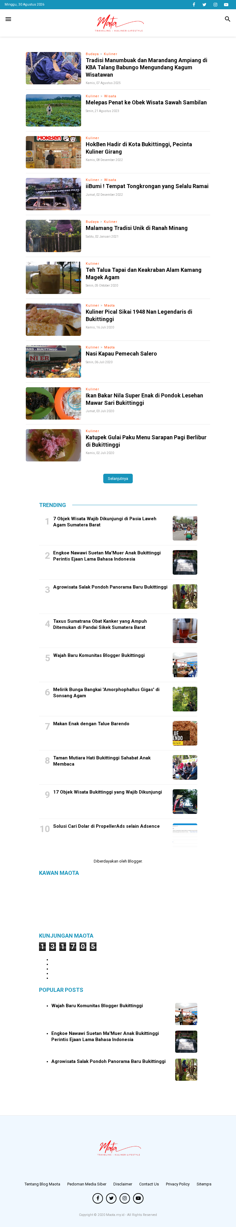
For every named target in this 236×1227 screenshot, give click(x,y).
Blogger (135, 861)
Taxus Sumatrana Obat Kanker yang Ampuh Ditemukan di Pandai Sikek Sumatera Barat (100, 624)
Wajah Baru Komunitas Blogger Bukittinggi (99, 655)
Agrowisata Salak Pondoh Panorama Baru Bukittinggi (110, 587)
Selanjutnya (118, 478)
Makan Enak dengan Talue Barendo (91, 723)
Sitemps (204, 1184)
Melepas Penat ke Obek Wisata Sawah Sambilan (146, 102)
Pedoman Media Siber (86, 1184)
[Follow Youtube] (226, 4)
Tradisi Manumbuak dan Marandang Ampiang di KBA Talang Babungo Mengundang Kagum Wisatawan (146, 67)
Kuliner (110, 54)
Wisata (110, 96)
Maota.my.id (115, 1215)
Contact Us (149, 1184)
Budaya (92, 54)
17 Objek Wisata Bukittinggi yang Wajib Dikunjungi (107, 792)
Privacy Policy (178, 1184)
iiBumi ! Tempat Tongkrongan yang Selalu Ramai (147, 186)
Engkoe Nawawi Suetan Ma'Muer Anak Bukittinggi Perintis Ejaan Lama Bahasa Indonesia (107, 556)
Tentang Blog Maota (42, 1184)
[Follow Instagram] (215, 4)
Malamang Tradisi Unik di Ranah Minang (137, 228)
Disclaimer (122, 1184)
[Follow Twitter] (204, 4)
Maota (109, 306)
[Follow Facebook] (193, 4)
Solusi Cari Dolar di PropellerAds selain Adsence (106, 826)
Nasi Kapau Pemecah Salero (121, 353)
